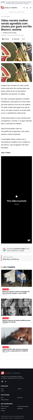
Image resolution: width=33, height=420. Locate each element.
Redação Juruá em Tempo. (10, 32)
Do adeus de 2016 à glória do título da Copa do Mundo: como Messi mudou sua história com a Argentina (19, 2)
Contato (19, 388)
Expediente (20, 408)
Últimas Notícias (5, 399)
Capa (2, 388)
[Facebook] (2, 381)
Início (2, 16)
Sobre (2, 390)
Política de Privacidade (22, 406)
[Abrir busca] (24, 7)
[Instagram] (5, 381)
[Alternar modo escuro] (27, 7)
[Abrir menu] (30, 7)
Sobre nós (19, 397)
